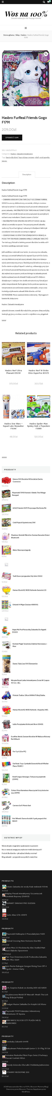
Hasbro (13, 154)
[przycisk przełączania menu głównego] (26, 28)
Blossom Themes (26, 1089)
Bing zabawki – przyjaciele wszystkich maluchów (19, 857)
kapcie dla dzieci (12, 157)
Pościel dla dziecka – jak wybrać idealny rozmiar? (19, 853)
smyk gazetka (44, 157)
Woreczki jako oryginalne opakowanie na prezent (20, 846)
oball (37, 157)
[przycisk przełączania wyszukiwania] (44, 2)
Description (26, 174)
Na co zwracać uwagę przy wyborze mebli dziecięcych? (22, 849)
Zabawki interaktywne (25, 154)
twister (4, 161)
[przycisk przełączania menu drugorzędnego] (3, 2)
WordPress (26, 1092)
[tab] (27, 175)
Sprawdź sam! (12, 137)
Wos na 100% (26, 13)
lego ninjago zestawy (26, 157)
